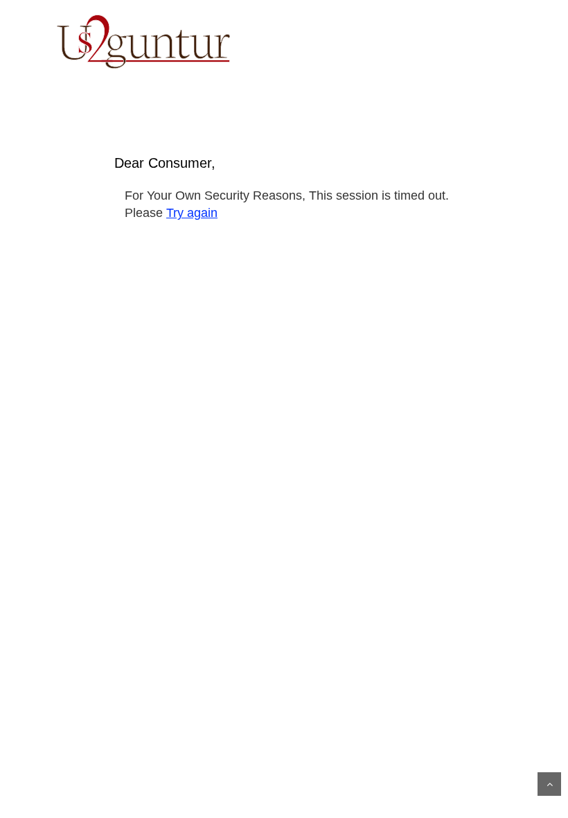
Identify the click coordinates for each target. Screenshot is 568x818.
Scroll (549, 784)
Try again (192, 213)
